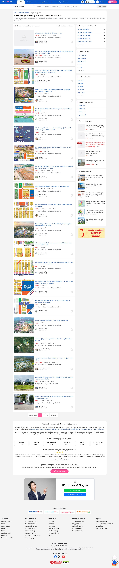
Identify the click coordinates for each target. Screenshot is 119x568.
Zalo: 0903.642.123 (76, 495)
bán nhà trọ (90, 429)
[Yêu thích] (72, 42)
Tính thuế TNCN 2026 (102, 528)
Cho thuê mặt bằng (30, 531)
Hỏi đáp (59, 2)
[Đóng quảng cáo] (117, 561)
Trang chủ (51, 521)
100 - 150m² (81, 93)
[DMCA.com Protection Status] (66, 562)
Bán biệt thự (4, 528)
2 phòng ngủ (81, 108)
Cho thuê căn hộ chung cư (32, 521)
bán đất (75, 429)
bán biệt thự (69, 429)
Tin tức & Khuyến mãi (78, 521)
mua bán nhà (50, 429)
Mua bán (20, 2)
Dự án (36, 2)
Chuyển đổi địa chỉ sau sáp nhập (104, 524)
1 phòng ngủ (81, 105)
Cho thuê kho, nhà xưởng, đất (33, 535)
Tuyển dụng (52, 526)
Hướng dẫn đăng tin (77, 526)
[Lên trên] (115, 557)
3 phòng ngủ (81, 112)
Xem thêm (81, 45)
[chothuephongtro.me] (83, 512)
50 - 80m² (80, 86)
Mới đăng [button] (64, 26)
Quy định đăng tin (77, 528)
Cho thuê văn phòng (30, 533)
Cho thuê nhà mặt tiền (31, 526)
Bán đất (3, 531)
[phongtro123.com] (35, 512)
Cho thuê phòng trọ (30, 528)
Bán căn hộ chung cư (6, 521)
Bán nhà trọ (4, 535)
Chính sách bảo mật (54, 533)
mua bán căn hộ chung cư (37, 429)
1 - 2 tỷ (80, 64)
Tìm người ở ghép (29, 538)
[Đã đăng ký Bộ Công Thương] (56, 562)
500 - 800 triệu (82, 58)
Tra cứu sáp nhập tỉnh (101, 521)
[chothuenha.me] (67, 512)
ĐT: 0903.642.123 (75, 490)
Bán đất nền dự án (6, 533)
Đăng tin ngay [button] (60, 471)
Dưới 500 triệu (82, 55)
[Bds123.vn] (7, 2)
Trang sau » (54, 415)
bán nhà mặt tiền (60, 429)
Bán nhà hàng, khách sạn (7, 538)
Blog (52, 2)
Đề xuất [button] (58, 26)
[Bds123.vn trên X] (59, 556)
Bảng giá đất (99, 526)
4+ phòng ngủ (82, 115)
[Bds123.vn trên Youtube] (63, 556)
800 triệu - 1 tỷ (82, 61)
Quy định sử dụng (53, 531)
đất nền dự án (82, 429)
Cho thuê (29, 2)
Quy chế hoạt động (54, 528)
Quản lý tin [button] (91, 2)
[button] (82, 1)
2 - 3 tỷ (80, 67)
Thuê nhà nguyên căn (30, 524)
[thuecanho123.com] (51, 512)
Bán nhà (3, 524)
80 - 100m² (81, 89)
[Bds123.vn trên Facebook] (55, 556)
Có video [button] (70, 26)
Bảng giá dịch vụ (44, 2)
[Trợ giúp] (115, 562)
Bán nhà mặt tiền (5, 526)
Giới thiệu (51, 524)
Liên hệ (50, 535)
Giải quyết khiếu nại (77, 531)
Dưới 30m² (81, 80)
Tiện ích (65, 2)
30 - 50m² (80, 83)
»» (47, 415)
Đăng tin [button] (113, 2)
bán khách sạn (99, 429)
